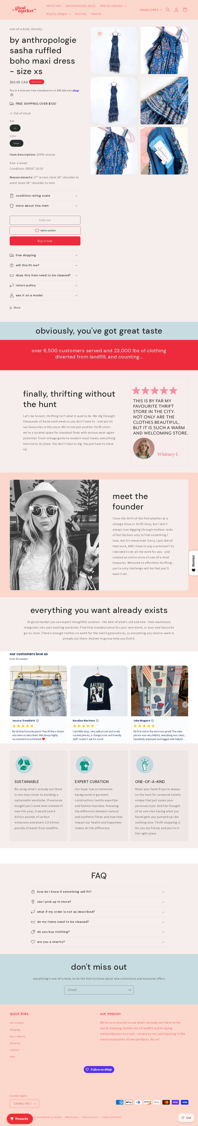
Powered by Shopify (51, 1117)
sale (12, 1056)
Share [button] (17, 307)
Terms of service (90, 1117)
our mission (17, 1022)
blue (18, 144)
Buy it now (45, 241)
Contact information (112, 1117)
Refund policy (72, 1117)
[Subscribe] (129, 990)
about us (15, 1043)
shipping (15, 1029)
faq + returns (17, 1036)
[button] (113, 6)
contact (14, 1050)
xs (17, 128)
